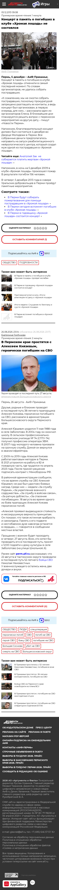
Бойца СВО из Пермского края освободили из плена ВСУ (29, 685)
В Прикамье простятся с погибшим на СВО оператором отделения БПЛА (34, 704)
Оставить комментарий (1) (29, 239)
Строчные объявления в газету (22, 751)
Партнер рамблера (28, 875)
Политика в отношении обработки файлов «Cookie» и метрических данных (26, 846)
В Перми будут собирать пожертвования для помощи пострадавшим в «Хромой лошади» (26, 200)
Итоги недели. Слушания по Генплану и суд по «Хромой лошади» (33, 306)
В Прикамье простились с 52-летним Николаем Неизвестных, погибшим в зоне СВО (34, 667)
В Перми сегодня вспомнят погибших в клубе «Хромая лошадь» (30, 208)
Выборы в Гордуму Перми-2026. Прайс (26, 767)
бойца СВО (46, 560)
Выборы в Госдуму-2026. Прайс (22, 756)
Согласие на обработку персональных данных (28, 837)
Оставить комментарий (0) (29, 606)
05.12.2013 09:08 (9, 12)
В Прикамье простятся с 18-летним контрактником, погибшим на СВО (30, 675)
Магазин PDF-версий (15, 736)
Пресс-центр (44, 727)
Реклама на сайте (14, 732)
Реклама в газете (39, 732)
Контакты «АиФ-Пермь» (17, 747)
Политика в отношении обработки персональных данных (21, 841)
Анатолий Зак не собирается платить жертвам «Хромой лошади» (25, 159)
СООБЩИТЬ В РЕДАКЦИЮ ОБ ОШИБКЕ (25, 771)
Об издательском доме (17, 727)
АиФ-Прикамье (10, 71)
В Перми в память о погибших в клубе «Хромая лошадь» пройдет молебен (32, 277)
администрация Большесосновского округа (26, 396)
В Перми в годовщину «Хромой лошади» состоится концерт (26, 215)
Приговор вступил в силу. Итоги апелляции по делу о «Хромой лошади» (33, 296)
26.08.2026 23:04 (10, 332)
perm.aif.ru (23, 553)
